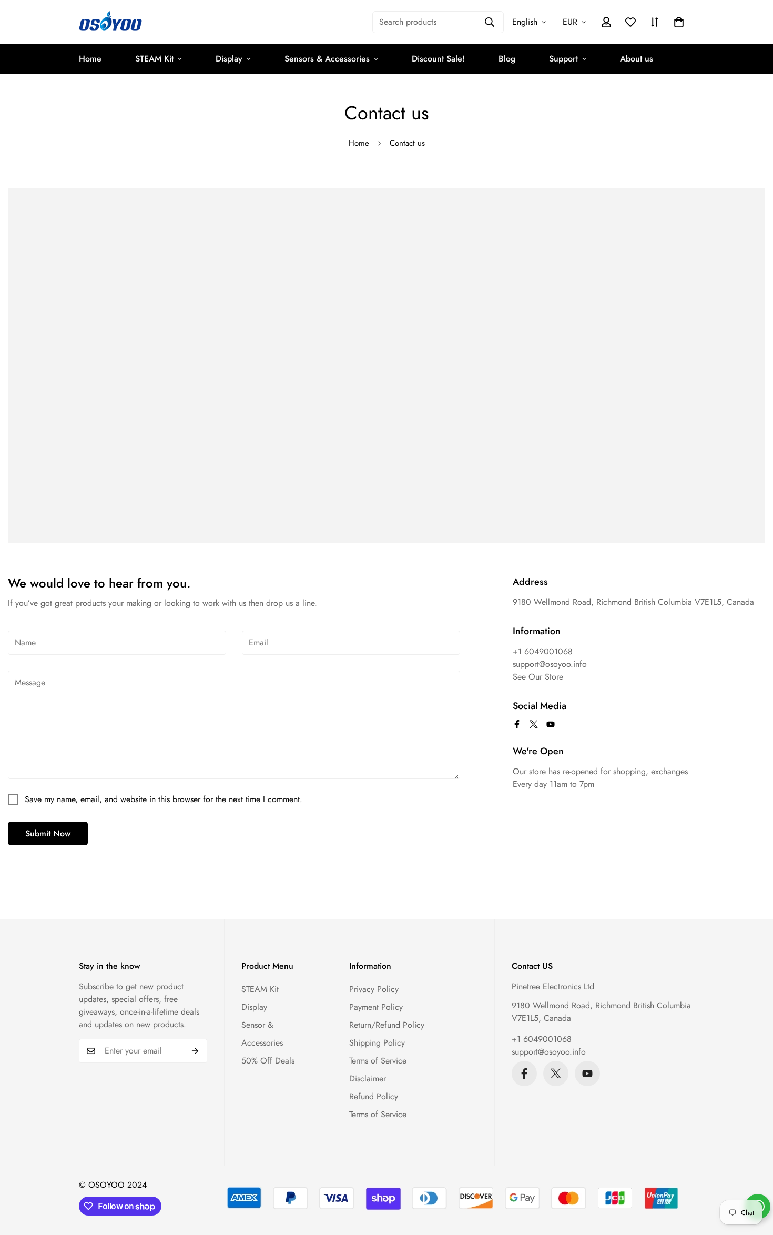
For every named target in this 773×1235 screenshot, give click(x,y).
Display (229, 59)
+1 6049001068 (542, 1039)
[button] (679, 22)
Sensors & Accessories (327, 59)
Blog (507, 59)
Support (563, 59)
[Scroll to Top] (752, 1178)
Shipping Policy (377, 1043)
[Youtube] (550, 724)
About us (636, 59)
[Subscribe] (195, 1051)
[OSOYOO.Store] (110, 22)
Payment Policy (376, 1007)
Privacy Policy (374, 989)
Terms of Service (377, 1061)
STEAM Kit (154, 59)
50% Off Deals (267, 1061)
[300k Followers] (517, 724)
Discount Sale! (438, 59)
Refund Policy (373, 1096)
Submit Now (47, 833)
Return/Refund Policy (386, 1025)
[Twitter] (534, 724)
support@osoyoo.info (549, 1052)
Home (90, 59)
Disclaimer (367, 1078)
